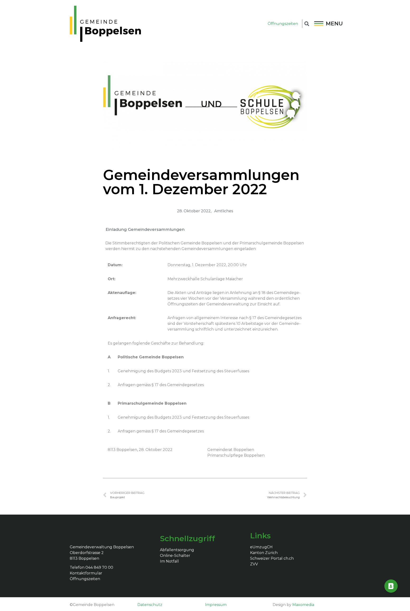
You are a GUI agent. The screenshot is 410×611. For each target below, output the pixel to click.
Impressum (216, 604)
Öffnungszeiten (283, 23)
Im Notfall (169, 561)
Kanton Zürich (264, 552)
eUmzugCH (261, 547)
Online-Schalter (175, 555)
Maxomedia (303, 604)
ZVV (254, 564)
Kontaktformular (86, 573)
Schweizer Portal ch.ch (272, 558)
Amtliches (223, 211)
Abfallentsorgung (177, 550)
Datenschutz (149, 604)
